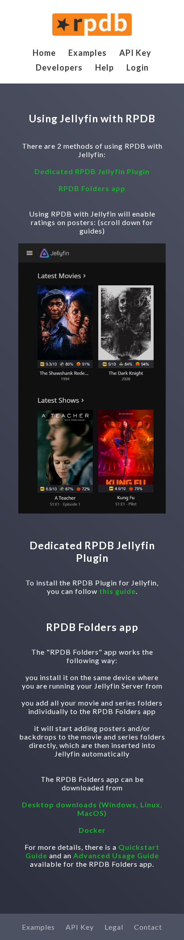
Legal (114, 927)
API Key (135, 53)
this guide (117, 591)
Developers (59, 67)
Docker (92, 830)
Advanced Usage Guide (116, 855)
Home (44, 53)
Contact (148, 927)
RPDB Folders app (92, 188)
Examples (87, 53)
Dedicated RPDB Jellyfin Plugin (92, 171)
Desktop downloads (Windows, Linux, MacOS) (92, 808)
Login (137, 67)
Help (104, 67)
